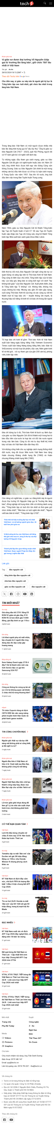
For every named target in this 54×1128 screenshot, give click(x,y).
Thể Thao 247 (35, 1038)
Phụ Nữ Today (8, 1026)
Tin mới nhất (11, 602)
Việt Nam (5, 830)
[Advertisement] (27, 117)
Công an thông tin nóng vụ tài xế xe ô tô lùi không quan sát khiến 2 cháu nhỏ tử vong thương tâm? (16, 690)
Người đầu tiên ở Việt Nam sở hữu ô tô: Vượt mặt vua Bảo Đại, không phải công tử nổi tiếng (15, 764)
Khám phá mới (7, 57)
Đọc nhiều (8, 922)
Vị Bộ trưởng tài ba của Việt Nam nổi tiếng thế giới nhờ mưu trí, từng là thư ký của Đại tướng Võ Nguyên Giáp (20, 536)
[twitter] (4, 594)
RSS (31, 1034)
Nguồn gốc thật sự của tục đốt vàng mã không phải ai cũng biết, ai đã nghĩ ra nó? (16, 743)
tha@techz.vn (36, 1066)
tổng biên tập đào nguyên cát (17, 575)
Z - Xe (31, 1026)
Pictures (8, 1042)
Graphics (9, 1046)
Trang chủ (6, 1022)
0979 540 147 (16, 1059)
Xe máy (4, 609)
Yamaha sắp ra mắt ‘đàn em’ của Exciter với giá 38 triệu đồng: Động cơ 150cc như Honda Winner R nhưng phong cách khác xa (16, 859)
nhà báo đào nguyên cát (15, 581)
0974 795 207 (23, 1066)
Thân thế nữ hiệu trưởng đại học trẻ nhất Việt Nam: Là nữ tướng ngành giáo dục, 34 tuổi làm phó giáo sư (20, 522)
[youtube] (25, 594)
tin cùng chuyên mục (14, 731)
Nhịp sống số (6, 659)
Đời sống (5, 634)
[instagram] (18, 594)
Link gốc (5, 563)
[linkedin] (31, 594)
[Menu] (50, 3)
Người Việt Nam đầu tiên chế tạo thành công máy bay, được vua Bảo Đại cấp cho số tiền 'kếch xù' (16, 785)
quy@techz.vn (13, 1063)
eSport (4, 707)
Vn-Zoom (33, 1042)
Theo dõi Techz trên (10, 76)
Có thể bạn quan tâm (14, 824)
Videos (8, 1038)
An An (11, 69)
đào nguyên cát (16, 570)
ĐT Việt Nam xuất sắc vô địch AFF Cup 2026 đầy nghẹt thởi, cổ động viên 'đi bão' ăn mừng (16, 934)
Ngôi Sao (33, 1030)
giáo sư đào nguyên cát (15, 587)
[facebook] (11, 594)
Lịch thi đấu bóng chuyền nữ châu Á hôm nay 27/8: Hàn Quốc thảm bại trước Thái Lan (16, 835)
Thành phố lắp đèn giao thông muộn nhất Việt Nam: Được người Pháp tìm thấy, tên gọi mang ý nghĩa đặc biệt (20, 551)
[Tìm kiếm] (43, 3)
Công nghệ (34, 1022)
